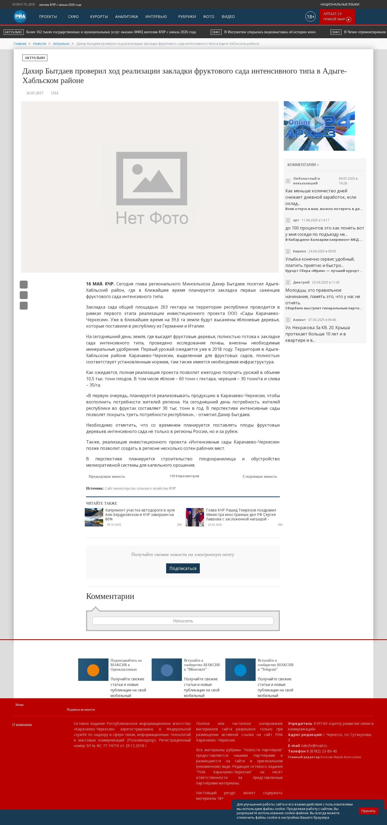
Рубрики (186, 16)
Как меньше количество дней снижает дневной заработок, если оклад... (320, 197)
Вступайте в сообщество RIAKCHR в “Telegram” (276, 664)
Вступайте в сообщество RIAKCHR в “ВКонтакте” (202, 664)
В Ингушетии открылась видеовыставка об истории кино (75, 32)
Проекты (48, 16)
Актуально (35, 58)
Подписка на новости (81, 709)
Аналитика (126, 16)
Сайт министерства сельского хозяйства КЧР (140, 488)
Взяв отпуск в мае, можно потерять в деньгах (325, 209)
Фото (208, 16)
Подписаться (183, 568)
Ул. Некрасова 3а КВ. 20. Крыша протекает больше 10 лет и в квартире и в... (317, 334)
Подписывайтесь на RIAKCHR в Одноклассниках (126, 664)
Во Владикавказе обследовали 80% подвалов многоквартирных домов (316, 32)
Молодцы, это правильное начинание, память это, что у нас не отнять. (322, 296)
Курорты (98, 16)
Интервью (156, 16)
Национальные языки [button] (340, 4)
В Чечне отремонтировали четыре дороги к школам (190, 32)
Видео (228, 16)
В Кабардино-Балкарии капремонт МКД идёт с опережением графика (325, 239)
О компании (22, 725)
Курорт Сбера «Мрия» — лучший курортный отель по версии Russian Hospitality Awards (325, 271)
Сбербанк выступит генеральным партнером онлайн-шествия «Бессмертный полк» (325, 308)
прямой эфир (334, 16)
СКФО (73, 16)
